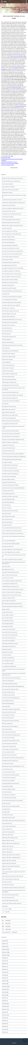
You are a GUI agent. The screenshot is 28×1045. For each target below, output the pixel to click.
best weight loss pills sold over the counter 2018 (12, 268)
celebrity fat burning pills (7, 370)
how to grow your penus (7, 546)
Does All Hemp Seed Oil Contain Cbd (9, 430)
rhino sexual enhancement (7, 752)
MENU (26, 2)
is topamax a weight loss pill (7, 597)
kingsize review (5, 609)
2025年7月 (4, 960)
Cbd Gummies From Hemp (7, 308)
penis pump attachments (7, 717)
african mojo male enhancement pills (9, 189)
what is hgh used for (6, 881)
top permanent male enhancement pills (10, 806)
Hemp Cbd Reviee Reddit (7, 502)
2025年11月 (4, 952)
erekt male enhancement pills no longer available (12, 453)
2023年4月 (4, 1003)
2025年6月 (4, 963)
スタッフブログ (5, 909)
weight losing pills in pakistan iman (9, 837)
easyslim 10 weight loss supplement (9, 442)
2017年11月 (4, 1029)
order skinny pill (5, 706)
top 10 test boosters (6, 791)
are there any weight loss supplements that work (12, 208)
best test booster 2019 (6, 259)
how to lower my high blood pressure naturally (11, 559)
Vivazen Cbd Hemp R (6, 829)
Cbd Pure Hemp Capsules (7, 365)
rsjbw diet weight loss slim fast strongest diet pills (12, 757)
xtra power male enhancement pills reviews (11, 903)
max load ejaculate (6, 654)
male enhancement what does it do (9, 643)
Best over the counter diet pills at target (18, 55)
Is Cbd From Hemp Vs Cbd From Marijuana (11, 592)
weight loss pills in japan (7, 846)
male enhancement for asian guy (8, 632)
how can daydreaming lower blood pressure (11, 527)
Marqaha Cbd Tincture (6, 652)
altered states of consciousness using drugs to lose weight (14, 195)
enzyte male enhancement (7, 450)
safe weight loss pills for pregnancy (9, 760)
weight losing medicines (7, 834)
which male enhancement (7, 897)
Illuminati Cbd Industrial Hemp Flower (9, 572)
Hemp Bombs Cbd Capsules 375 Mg (9, 485)
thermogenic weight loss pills (8, 789)
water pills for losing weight (7, 831)
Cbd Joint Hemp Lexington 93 (8, 336)
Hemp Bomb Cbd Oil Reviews (8, 482)
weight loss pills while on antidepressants (10, 857)
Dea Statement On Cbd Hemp (8, 406)
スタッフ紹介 (4, 911)
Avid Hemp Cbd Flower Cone (8, 211)
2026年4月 (4, 940)
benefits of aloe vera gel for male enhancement (11, 225)
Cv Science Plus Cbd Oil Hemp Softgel (10, 400)
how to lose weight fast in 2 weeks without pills (11, 549)
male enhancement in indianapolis (9, 634)
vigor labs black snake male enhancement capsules (12, 820)
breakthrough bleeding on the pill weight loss (11, 290)
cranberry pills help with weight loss (9, 398)
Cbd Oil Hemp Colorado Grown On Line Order (11, 345)
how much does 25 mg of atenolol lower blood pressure (13, 536)
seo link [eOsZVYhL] (6, 932)
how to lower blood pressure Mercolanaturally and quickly (14, 554)
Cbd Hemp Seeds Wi (6, 330)
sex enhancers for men (6, 763)
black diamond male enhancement (9, 282)
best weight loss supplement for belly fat (10, 271)
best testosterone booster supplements (10, 262)
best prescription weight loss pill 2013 (9, 256)
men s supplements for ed (7, 660)
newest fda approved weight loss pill (9, 689)
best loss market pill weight (7, 242)
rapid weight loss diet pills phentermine (10, 740)
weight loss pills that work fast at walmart (10, 854)
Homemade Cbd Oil (6, 525)
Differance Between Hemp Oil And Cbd (10, 420)
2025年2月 (4, 969)
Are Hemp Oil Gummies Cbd (8, 205)
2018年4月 (4, 1026)
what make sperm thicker (7, 884)
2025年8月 (4, 958)
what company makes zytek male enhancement (12, 876)
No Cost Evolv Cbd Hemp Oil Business (10, 697)
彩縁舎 (5, 1)
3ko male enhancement (7, 183)
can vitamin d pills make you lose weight (10, 305)
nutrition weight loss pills (7, 700)
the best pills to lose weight (7, 780)
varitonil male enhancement (7, 817)
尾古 (3, 920)
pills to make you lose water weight (9, 726)
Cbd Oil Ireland (5, 348)
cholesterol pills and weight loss (8, 382)
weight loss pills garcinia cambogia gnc (10, 843)
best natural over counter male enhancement (11, 253)
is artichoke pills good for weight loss (9, 586)
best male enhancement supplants (9, 245)
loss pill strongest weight (7, 623)
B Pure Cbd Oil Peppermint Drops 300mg (10, 219)
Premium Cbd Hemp (6, 729)
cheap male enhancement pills (8, 379)
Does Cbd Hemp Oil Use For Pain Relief (10, 433)
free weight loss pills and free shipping (10, 470)
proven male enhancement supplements (10, 734)
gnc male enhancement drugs (8, 476)
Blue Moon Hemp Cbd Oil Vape (8, 288)
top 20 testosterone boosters (8, 794)
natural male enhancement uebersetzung (10, 677)
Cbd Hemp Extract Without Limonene (9, 310)
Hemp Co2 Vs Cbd (6, 507)
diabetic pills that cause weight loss (9, 415)
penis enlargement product (7, 714)
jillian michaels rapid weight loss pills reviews (11, 603)
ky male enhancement (6, 612)
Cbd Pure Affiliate (5, 362)
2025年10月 (4, 955)
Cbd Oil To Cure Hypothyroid (8, 356)
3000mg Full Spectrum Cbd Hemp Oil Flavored (11, 178)
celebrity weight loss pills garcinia (9, 373)
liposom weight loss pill (6, 617)
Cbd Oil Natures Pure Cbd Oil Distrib (9, 350)
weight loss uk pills (6, 869)
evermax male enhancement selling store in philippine (13, 456)
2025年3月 (4, 966)
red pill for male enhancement (8, 746)
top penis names (5, 803)
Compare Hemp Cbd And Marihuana (9, 392)
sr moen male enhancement (8, 772)
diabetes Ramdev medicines (8, 412)
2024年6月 (4, 977)
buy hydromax (5, 293)
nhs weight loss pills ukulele (7, 694)
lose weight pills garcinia (7, 620)
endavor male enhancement (8, 447)
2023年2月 (4, 1009)
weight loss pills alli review (7, 840)
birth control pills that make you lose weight (11, 273)
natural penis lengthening (7, 680)
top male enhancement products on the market (11, 800)
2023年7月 (4, 997)
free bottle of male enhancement (8, 467)
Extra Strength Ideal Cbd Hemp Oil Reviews (11, 459)
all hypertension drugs (6, 192)
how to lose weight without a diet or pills (10, 552)
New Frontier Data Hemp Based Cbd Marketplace (12, 686)
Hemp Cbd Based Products (7, 493)
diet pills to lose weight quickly (8, 418)
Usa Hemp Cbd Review (7, 814)
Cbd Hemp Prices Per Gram (7, 325)
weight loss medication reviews (7, 164)
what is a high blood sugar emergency (10, 879)
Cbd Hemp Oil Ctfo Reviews (7, 316)
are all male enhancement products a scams (11, 199)
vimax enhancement (6, 823)
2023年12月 (4, 986)
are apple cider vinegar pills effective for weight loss (12, 202)
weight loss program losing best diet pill (10, 866)
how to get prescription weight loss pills (10, 543)
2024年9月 (4, 975)
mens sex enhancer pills (7, 663)
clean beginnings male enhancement (9, 385)
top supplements (5, 809)
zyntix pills (4, 906)
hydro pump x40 (5, 566)
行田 (3, 929)
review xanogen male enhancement (9, 749)
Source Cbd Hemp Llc (6, 769)
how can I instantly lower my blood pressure (11, 530)
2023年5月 (4, 1000)
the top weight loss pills (6, 786)
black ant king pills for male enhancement (10, 276)
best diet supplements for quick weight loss (11, 233)
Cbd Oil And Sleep (5, 339)
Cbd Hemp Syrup (5, 333)
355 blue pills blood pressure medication (10, 181)
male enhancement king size (8, 637)
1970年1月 (4, 1032)
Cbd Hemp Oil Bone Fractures (8, 313)
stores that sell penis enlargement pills (10, 774)
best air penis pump (6, 228)
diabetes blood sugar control (8, 409)
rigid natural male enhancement (8, 754)
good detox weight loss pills (7, 479)
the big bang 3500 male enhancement (10, 783)
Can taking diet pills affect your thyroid (9, 161)
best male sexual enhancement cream (10, 248)
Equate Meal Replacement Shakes (14, 86)
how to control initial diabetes (8, 540)
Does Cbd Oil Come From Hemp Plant (10, 436)
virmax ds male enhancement (8, 826)
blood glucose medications (7, 285)
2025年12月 (4, 949)
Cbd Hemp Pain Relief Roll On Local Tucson (11, 319)
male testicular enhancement (8, 646)
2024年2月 (4, 980)
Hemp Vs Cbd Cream (6, 519)
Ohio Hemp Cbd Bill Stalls (7, 703)
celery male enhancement (7, 376)
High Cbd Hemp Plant (6, 522)
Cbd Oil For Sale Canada (7, 342)
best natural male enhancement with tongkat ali (11, 251)
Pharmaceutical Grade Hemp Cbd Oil (9, 720)
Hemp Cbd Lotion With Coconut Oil (9, 496)
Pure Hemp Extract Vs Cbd (7, 737)
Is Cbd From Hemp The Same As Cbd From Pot (12, 589)
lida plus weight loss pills (7, 614)
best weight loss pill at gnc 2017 (8, 265)
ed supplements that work (7, 445)
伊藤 (3, 926)
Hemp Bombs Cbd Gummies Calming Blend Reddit (12, 487)
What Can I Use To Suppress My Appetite (9, 163)
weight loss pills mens (6, 849)
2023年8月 (4, 995)
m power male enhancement (8, 629)
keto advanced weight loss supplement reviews (11, 606)
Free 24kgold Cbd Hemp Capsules (9, 465)
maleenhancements (6, 649)
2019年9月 (4, 1020)
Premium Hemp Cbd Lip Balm (8, 732)
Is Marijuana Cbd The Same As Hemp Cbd (10, 595)
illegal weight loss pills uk (7, 569)
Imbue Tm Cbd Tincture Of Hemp (9, 575)
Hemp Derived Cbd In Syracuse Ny (9, 510)
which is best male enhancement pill (9, 894)
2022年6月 (4, 1017)
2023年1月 (4, 1012)
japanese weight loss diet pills (8, 600)
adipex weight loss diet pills (7, 186)
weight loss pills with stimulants (8, 863)
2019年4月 (4, 1023)
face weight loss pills (6, 462)
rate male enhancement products (9, 743)
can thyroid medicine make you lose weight (11, 302)
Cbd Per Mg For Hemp (6, 359)
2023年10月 (4, 989)
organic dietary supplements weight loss (10, 709)
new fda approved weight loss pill (9, 683)
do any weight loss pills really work (9, 423)
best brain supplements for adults (9, 231)
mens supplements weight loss (8, 666)
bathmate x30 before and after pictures (10, 222)
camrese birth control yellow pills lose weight (11, 296)
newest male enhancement (7, 692)
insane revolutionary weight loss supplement (11, 580)
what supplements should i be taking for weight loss (12, 887)
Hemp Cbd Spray (5, 505)
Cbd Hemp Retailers (6, 328)
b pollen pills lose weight (7, 216)
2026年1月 (4, 946)
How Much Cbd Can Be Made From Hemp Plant (12, 533)
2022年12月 (4, 1015)
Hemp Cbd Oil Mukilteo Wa (7, 499)
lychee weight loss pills (6, 626)
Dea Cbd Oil (4, 403)
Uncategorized (5, 811)
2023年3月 (4, 1006)
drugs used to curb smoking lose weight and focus (12, 439)
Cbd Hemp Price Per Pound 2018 (9, 322)
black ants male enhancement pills (9, 279)
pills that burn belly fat (6, 723)
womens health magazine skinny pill (9, 900)
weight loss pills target (6, 851)
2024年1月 (4, 983)
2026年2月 (4, 943)
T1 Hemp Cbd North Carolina (8, 777)
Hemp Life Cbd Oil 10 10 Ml (7, 516)
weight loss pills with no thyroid (8, 860)
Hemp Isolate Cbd (5, 513)
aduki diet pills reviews (5, 157)
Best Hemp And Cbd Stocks (7, 239)
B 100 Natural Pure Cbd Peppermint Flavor (11, 213)
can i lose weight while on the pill (8, 299)
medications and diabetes (7, 657)
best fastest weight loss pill (7, 236)
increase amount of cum (7, 577)
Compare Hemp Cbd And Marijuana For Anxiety (12, 395)
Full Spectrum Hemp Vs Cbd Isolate (9, 473)
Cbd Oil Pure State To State (7, 353)
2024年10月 (4, 972)
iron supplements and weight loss (9, 583)
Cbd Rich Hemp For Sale (7, 368)
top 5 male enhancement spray (8, 797)
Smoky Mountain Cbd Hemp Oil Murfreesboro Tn (12, 766)
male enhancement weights (7, 640)
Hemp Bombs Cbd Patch (7, 490)
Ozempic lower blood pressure (8, 712)
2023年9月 (4, 992)
